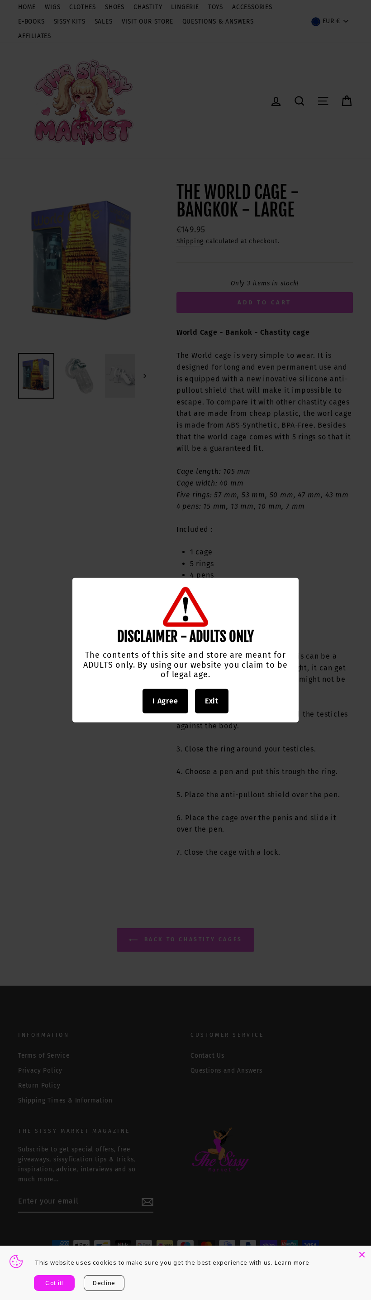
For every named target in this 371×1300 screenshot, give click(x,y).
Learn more (292, 1262)
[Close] (361, 1254)
